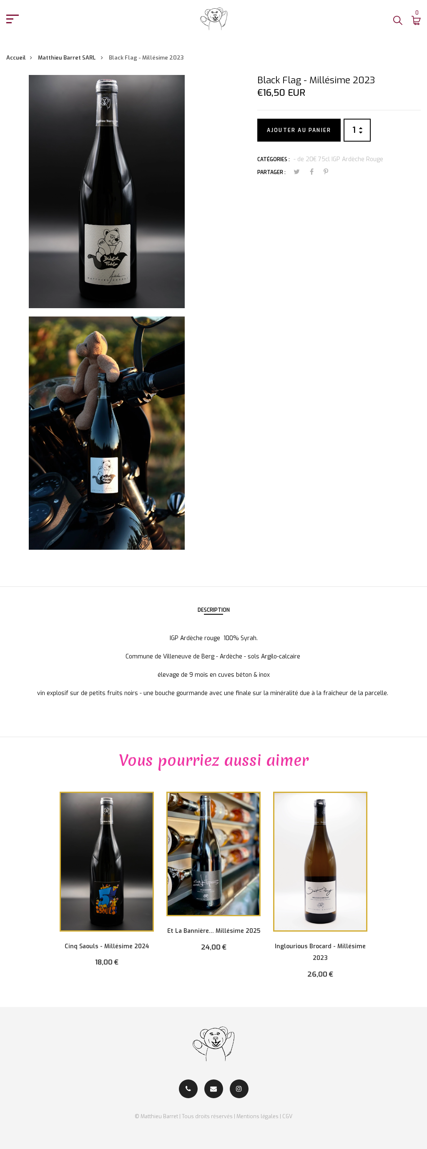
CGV (287, 1116)
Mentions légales (257, 1116)
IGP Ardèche (348, 159)
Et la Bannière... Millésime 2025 (213, 931)
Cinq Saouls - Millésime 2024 (107, 946)
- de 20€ (305, 159)
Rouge (374, 159)
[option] (106, 885)
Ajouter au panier (299, 130)
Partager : (271, 172)
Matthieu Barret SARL (67, 57)
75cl (324, 159)
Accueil (16, 57)
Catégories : (273, 159)
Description (214, 610)
